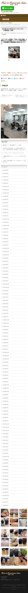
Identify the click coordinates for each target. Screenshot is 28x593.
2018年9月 (5, 394)
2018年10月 (6, 391)
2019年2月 (5, 378)
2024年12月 (6, 186)
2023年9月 (5, 228)
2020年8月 (5, 333)
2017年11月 (6, 427)
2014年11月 (6, 495)
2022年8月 (5, 258)
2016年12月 (6, 456)
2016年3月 (5, 469)
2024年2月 (5, 212)
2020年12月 (6, 320)
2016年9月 (5, 459)
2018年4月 (5, 411)
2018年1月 (5, 420)
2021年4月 (5, 307)
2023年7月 (5, 232)
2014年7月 (5, 502)
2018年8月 (5, 398)
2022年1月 (5, 280)
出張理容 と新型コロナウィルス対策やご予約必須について (21, 97)
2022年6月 (5, 264)
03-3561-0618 (8, 11)
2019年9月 (5, 362)
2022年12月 (6, 248)
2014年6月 (5, 505)
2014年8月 (5, 498)
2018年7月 (5, 401)
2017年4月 (5, 446)
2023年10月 (6, 225)
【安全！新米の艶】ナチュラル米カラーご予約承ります (14, 161)
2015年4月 (5, 482)
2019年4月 (5, 375)
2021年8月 (5, 293)
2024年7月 (5, 199)
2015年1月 (5, 492)
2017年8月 (5, 437)
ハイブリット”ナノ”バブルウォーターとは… (13, 153)
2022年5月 (5, 267)
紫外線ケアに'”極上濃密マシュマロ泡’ (12, 145)
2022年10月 (6, 254)
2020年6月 (5, 336)
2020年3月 (5, 342)
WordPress (9, 587)
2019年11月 (6, 355)
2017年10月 (6, 430)
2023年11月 (6, 222)
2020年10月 (6, 326)
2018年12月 (6, 385)
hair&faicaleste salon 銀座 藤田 (14, 585)
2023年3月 (5, 238)
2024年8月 (5, 196)
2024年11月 (6, 189)
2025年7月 (5, 176)
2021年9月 (5, 290)
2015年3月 (5, 485)
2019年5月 (5, 372)
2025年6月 (5, 180)
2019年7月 (5, 365)
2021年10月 (6, 287)
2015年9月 (5, 476)
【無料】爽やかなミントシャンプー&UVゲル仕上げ (14, 157)
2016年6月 (5, 466)
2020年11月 (6, 323)
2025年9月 (5, 170)
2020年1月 (5, 349)
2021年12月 (6, 284)
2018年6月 (5, 404)
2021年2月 (5, 313)
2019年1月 (5, 381)
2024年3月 (5, 209)
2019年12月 (6, 352)
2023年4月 (5, 235)
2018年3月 (5, 414)
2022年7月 (5, 261)
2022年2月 (5, 277)
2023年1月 (5, 245)
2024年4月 (5, 206)
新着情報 (4, 34)
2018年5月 (5, 407)
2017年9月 (5, 433)
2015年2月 (5, 489)
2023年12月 (6, 219)
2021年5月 (5, 303)
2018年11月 (6, 388)
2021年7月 (5, 297)
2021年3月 (5, 310)
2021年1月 (5, 316)
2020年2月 (5, 346)
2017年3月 (5, 450)
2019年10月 (6, 359)
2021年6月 (5, 300)
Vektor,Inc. (24, 587)
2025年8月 (5, 173)
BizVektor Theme (16, 587)
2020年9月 (5, 329)
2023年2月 (5, 241)
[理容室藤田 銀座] (14, 4)
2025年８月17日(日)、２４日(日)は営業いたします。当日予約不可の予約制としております (14, 149)
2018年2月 (5, 417)
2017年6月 (5, 440)
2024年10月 (6, 193)
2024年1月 (5, 215)
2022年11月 (6, 251)
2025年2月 (5, 183)
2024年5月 (5, 202)
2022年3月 (5, 274)
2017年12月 (6, 424)
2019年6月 (5, 368)
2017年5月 (5, 443)
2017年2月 (5, 453)
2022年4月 (5, 271)
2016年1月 (5, 472)
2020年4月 (5, 339)
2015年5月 (5, 479)
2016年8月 (5, 463)
